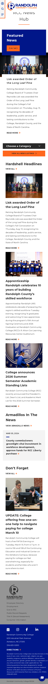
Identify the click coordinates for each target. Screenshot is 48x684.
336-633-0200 (13, 645)
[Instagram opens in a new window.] (20, 629)
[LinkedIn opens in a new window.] (39, 629)
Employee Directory (15, 603)
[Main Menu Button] (2, 14)
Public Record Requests (17, 613)
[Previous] (8, 48)
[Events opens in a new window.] (11, 629)
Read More (12, 133)
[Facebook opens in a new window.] (30, 629)
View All (10, 169)
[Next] (18, 48)
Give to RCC (11, 610)
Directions (13, 650)
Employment (12, 606)
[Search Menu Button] (2, 9)
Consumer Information (16, 620)
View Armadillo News (17, 426)
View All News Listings (23, 153)
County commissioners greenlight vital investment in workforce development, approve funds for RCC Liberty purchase (23, 447)
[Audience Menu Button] (2, 3)
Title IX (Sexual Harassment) (18, 616)
